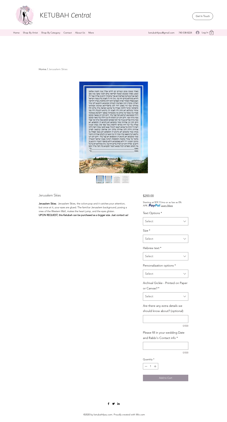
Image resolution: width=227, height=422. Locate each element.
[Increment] (155, 366)
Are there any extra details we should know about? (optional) (163, 308)
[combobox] (165, 221)
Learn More (167, 205)
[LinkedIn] (118, 403)
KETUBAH (65, 15)
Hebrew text (152, 248)
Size (146, 230)
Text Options (152, 213)
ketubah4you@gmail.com (161, 32)
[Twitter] (113, 403)
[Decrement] (145, 366)
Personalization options (159, 265)
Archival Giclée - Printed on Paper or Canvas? (165, 285)
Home (42, 69)
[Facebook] (108, 403)
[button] (212, 32)
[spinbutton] (150, 366)
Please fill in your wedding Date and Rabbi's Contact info (163, 335)
